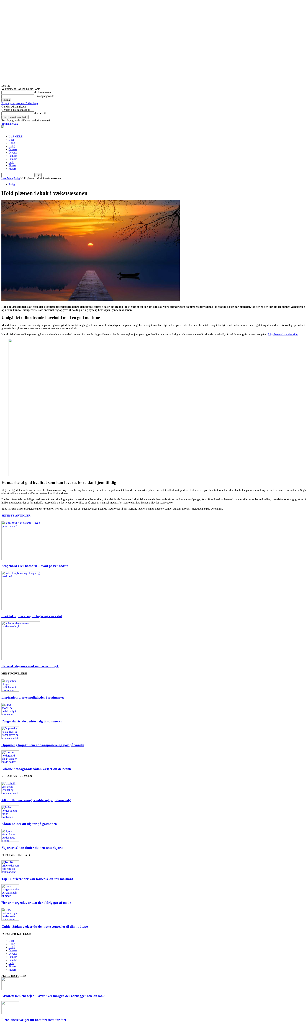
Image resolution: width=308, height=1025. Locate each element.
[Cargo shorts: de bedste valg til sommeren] (10, 714)
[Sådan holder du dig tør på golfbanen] (10, 817)
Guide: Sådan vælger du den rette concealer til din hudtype (44, 926)
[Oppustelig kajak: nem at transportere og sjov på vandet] (10, 738)
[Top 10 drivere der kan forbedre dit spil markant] (10, 871)
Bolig (12, 142)
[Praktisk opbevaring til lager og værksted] (20, 609)
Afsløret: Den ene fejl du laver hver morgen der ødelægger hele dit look (53, 996)
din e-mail (40, 113)
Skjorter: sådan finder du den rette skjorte (32, 848)
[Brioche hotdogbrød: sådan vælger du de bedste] (10, 761)
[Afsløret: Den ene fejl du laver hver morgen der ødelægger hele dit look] (10, 988)
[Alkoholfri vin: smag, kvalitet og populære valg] (10, 793)
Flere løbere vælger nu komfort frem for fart (33, 1020)
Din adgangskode (44, 96)
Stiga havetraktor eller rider (283, 334)
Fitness (12, 165)
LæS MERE (16, 136)
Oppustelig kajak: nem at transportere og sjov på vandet (42, 745)
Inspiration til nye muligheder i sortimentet (32, 697)
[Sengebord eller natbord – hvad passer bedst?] (20, 558)
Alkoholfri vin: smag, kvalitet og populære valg (36, 800)
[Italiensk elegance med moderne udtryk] (20, 659)
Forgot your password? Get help (19, 103)
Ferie (11, 162)
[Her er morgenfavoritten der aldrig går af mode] (10, 895)
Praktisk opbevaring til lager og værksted (31, 616)
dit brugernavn (42, 92)
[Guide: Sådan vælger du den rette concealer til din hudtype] (10, 919)
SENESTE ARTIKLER (15, 515)
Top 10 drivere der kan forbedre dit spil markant (37, 879)
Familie (13, 155)
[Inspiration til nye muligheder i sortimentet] (10, 690)
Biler (11, 139)
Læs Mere (7, 178)
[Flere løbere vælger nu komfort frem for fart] (10, 1012)
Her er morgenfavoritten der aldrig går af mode (36, 902)
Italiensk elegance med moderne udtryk (30, 666)
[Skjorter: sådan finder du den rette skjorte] (10, 840)
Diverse (13, 149)
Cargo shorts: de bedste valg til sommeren (31, 721)
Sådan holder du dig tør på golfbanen (29, 824)
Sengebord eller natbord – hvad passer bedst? (34, 566)
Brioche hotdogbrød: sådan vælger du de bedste (36, 769)
